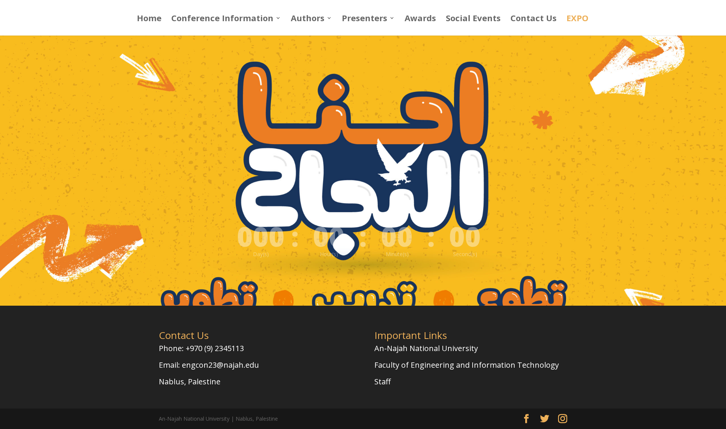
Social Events (473, 19)
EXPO (577, 19)
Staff (382, 381)
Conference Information (222, 19)
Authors (307, 19)
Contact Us (533, 19)
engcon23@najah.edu (220, 365)
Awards (420, 19)
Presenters (364, 19)
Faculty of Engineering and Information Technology (466, 365)
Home (149, 19)
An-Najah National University (426, 348)
